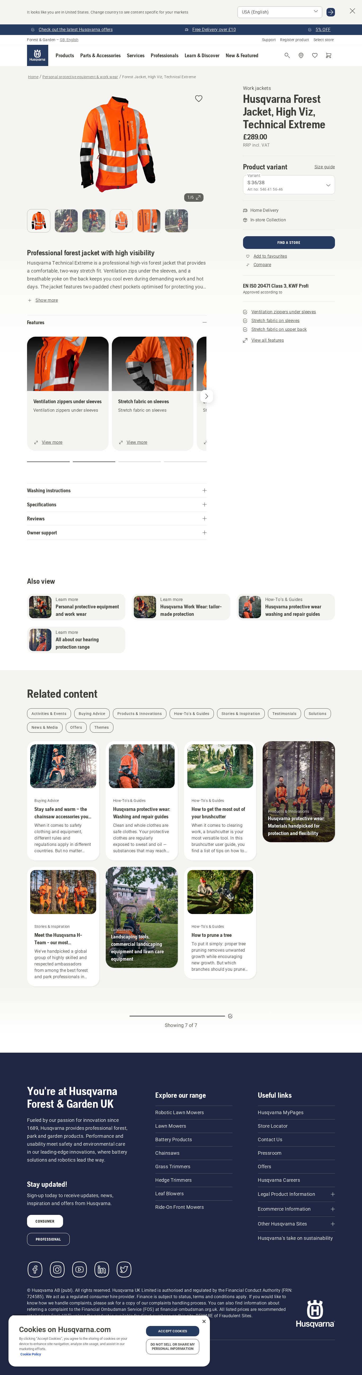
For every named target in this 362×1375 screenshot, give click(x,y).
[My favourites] (314, 55)
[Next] (206, 396)
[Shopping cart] (328, 55)
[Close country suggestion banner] (352, 11)
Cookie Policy (30, 1354)
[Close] (204, 1321)
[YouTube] (79, 1269)
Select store (324, 40)
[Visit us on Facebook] (35, 1269)
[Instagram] (57, 1269)
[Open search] (287, 55)
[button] (64, 55)
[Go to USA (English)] (330, 12)
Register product (294, 40)
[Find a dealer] (301, 55)
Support (269, 40)
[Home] (37, 55)
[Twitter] (124, 1269)
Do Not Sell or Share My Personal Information (173, 1346)
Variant (254, 175)
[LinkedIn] (102, 1269)
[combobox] (289, 184)
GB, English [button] (69, 40)
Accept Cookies (172, 1331)
